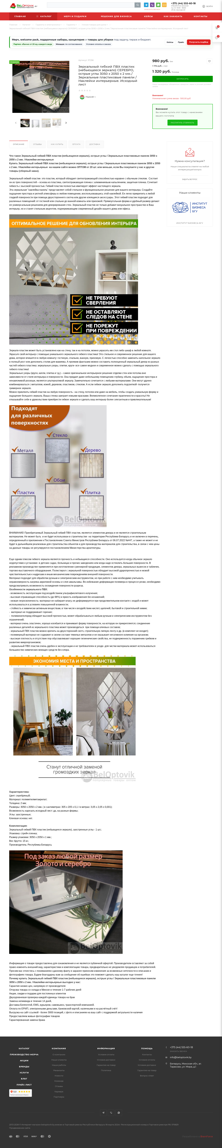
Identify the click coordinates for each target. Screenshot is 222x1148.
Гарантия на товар (106, 1065)
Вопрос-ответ (147, 1075)
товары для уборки (100, 39)
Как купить (57, 144)
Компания (59, 1048)
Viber (152, 5)
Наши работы (59, 1065)
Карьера (59, 1091)
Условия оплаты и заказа (98, 44)
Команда (58, 1081)
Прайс (181, 42)
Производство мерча (24, 1054)
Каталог (24, 1048)
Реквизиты (58, 1070)
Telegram (146, 5)
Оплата (76, 144)
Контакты (147, 1054)
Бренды (24, 1066)
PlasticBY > (90, 97)
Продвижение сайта (19, 1128)
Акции (24, 1060)
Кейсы (170, 42)
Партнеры (59, 1097)
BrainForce (206, 1136)
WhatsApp (158, 5)
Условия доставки (106, 1060)
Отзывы (37, 144)
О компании (59, 1054)
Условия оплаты (106, 1054)
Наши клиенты (59, 1060)
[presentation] (16, 123)
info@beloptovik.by (164, 5)
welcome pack (29, 39)
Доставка (94, 144)
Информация (106, 1048)
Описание (18, 144)
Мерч (15, 39)
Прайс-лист (24, 1084)
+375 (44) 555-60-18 (183, 3)
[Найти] (138, 5)
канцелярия (76, 39)
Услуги (24, 1072)
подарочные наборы (53, 39)
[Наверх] (207, 1025)
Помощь (147, 1048)
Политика (106, 1070)
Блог (24, 1078)
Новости (59, 1075)
